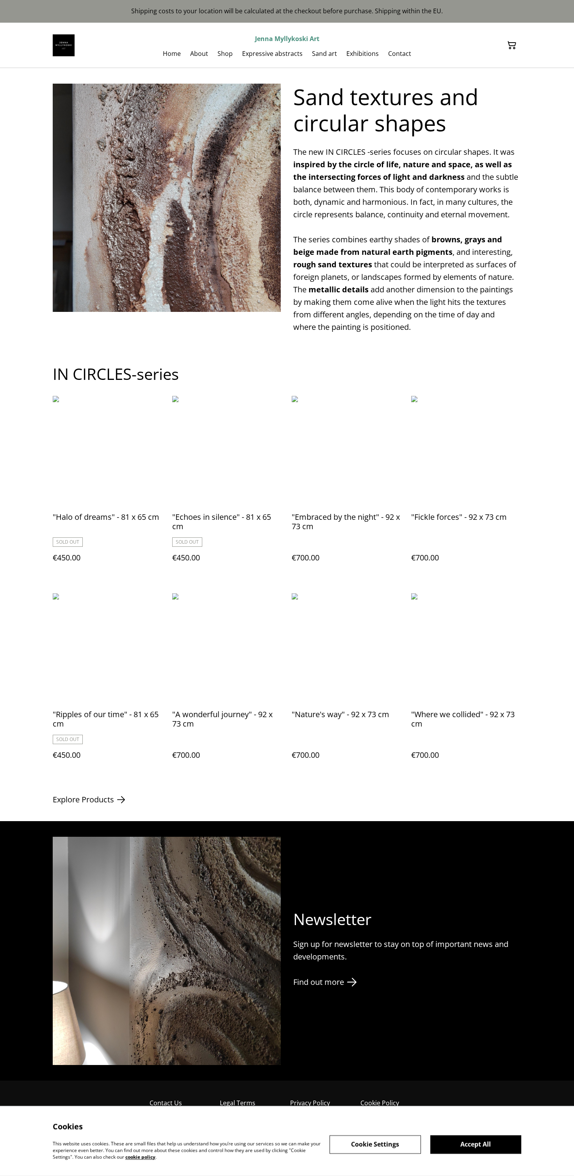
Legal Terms (237, 1103)
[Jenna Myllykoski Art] (64, 45)
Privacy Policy (310, 1103)
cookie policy (140, 1156)
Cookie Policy (379, 1103)
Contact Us (166, 1103)
